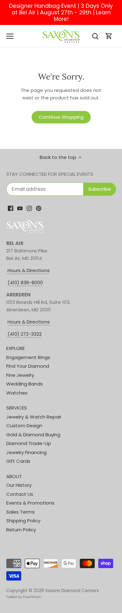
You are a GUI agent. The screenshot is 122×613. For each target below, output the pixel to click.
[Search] (95, 36)
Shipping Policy (23, 520)
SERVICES (16, 408)
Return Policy (21, 529)
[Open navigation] (9, 36)
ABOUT (14, 476)
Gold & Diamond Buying (33, 434)
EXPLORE (15, 348)
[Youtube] (20, 208)
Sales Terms (20, 512)
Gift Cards (18, 461)
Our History (19, 485)
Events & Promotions (30, 503)
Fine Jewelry (20, 375)
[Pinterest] (38, 208)
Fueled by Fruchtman (23, 597)
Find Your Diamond (27, 366)
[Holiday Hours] (7, 334)
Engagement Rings (28, 357)
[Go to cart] (109, 36)
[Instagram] (29, 208)
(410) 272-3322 (25, 334)
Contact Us (19, 494)
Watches (17, 393)
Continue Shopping (61, 117)
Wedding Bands (24, 384)
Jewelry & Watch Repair (33, 417)
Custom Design (24, 425)
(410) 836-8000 (25, 282)
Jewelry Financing (26, 452)
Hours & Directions (28, 270)
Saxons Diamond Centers (72, 591)
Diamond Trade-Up (28, 443)
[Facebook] (10, 208)
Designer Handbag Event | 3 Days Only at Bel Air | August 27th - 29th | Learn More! (61, 12)
